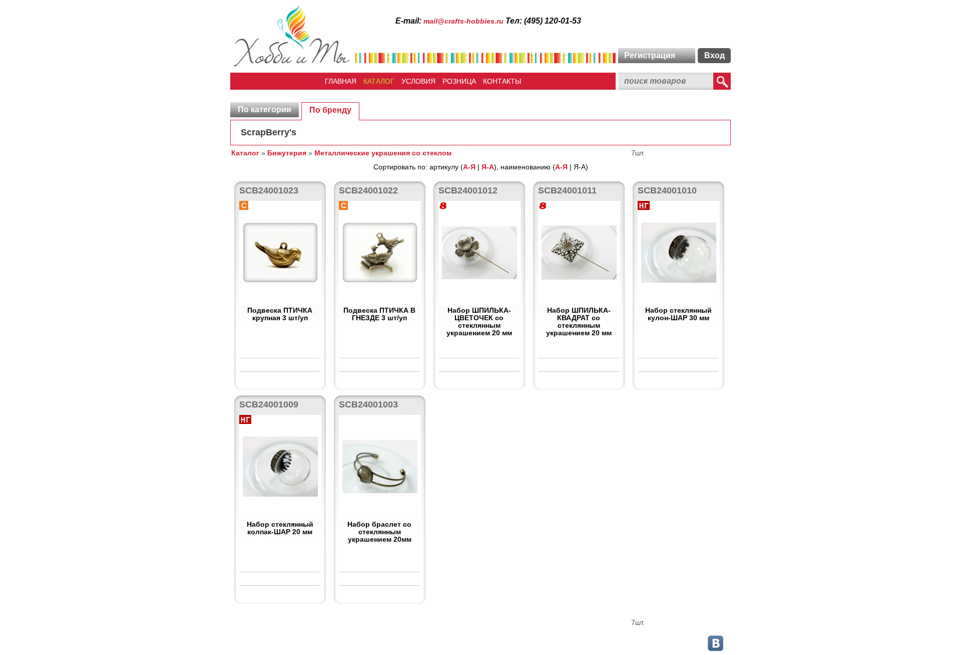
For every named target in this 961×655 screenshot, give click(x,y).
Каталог (378, 81)
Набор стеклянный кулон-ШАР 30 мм (678, 314)
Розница (459, 81)
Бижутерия (286, 153)
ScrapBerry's (268, 132)
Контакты (502, 81)
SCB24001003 (368, 404)
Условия (418, 81)
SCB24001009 (268, 404)
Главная (340, 81)
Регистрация (649, 55)
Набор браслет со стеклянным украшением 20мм (379, 531)
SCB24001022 (368, 190)
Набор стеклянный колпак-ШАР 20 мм (280, 528)
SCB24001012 (468, 190)
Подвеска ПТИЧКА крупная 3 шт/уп (279, 314)
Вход (714, 55)
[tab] (264, 109)
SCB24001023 (268, 190)
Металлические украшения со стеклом (382, 153)
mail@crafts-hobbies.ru (463, 21)
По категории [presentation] (264, 109)
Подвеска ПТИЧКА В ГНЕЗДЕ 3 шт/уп (379, 314)
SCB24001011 (567, 190)
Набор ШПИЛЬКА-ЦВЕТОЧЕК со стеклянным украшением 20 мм (479, 321)
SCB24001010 (667, 190)
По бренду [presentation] (330, 110)
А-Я (469, 167)
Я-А (488, 167)
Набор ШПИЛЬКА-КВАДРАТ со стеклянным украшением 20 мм (579, 321)
